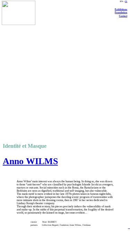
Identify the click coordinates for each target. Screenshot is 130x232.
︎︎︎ (129, 227)
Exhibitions (121, 9)
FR (126, 1)
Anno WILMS (30, 161)
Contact (123, 16)
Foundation (121, 12)
